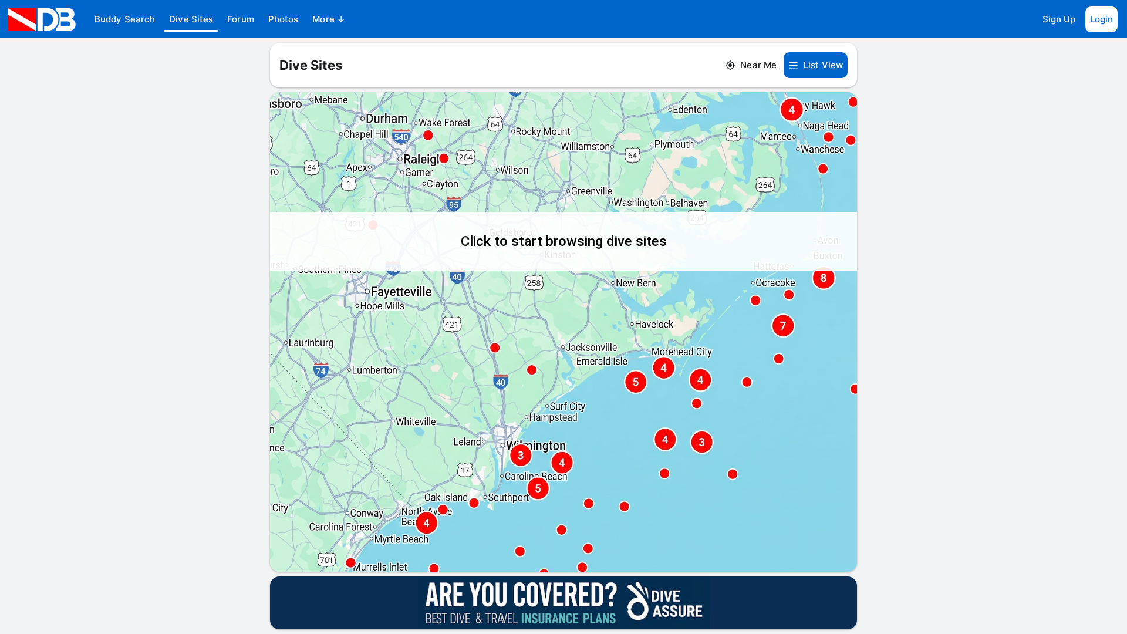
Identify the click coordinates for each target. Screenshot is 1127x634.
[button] (125, 19)
